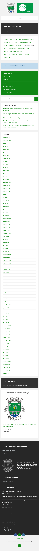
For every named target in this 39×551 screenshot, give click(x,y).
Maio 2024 (5, 152)
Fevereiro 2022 (7, 218)
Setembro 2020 (7, 269)
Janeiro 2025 (6, 137)
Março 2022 (6, 215)
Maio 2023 (5, 173)
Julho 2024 (5, 146)
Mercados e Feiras (23, 48)
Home (5, 31)
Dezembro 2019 (7, 296)
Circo (5, 45)
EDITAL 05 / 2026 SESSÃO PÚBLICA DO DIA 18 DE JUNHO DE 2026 (19, 496)
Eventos (11, 31)
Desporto (19, 45)
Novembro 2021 (7, 227)
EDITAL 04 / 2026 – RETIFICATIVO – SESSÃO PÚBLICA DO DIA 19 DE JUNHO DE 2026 (19, 501)
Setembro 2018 (7, 341)
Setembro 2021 (7, 233)
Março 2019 (6, 323)
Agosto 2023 (6, 164)
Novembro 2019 (7, 299)
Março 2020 (6, 287)
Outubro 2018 (6, 338)
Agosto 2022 (6, 200)
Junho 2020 (6, 278)
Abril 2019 (5, 320)
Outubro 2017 (6, 373)
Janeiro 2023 (6, 185)
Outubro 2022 (6, 194)
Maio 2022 (5, 209)
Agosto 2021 (6, 236)
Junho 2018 (6, 350)
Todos (6, 39)
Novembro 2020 (7, 263)
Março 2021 (6, 251)
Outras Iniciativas (16, 51)
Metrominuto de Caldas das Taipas (12, 118)
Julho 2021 (5, 239)
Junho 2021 (6, 242)
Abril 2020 (5, 284)
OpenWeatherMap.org (21, 385)
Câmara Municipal (25, 42)
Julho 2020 (5, 275)
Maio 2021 (5, 245)
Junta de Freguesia (10, 48)
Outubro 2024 (6, 143)
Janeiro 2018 (6, 364)
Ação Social (13, 39)
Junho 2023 (6, 170)
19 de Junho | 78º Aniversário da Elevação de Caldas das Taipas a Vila (19, 425)
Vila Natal (7, 57)
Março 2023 (6, 179)
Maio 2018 (5, 353)
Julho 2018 (5, 347)
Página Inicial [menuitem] (19, 538)
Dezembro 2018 (7, 332)
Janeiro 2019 (6, 329)
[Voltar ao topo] (19, 545)
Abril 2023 (5, 176)
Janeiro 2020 (6, 293)
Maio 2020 (5, 281)
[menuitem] (19, 73)
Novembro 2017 (7, 371)
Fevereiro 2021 (7, 254)
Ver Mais (5, 435)
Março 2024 (6, 155)
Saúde (20, 54)
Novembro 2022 (7, 191)
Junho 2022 (6, 206)
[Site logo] (19, 13)
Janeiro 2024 (6, 158)
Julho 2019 (5, 311)
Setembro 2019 (7, 305)
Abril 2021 (5, 248)
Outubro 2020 (6, 266)
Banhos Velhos (8, 42)
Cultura (11, 45)
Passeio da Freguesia (10, 54)
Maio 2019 (5, 317)
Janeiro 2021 (6, 257)
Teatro (26, 54)
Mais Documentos (7, 508)
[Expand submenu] (35, 76)
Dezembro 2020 (7, 260)
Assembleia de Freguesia (26, 39)
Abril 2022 (5, 212)
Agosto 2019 (6, 308)
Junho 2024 (6, 149)
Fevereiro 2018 (7, 362)
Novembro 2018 (7, 335)
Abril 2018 (5, 356)
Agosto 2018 (6, 344)
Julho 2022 (5, 203)
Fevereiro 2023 (7, 182)
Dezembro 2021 (7, 224)
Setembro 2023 (7, 161)
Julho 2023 (5, 167)
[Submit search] (36, 99)
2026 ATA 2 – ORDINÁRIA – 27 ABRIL (11, 491)
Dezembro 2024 (7, 140)
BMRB (16, 42)
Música (6, 51)
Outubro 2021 (6, 230)
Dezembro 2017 (7, 367)
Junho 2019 (6, 314)
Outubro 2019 (6, 302)
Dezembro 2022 (7, 188)
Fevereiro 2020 (7, 290)
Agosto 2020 (6, 272)
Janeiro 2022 (6, 221)
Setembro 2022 (7, 197)
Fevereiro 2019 (7, 326)
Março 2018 (6, 359)
